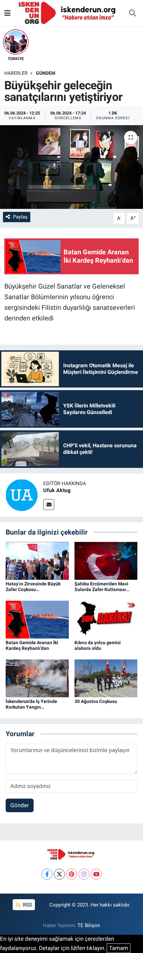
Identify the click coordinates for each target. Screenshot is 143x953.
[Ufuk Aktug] (22, 494)
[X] (59, 874)
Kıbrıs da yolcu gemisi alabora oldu (97, 645)
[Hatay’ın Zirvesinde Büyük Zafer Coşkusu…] (37, 560)
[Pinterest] (71, 874)
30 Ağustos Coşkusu (95, 701)
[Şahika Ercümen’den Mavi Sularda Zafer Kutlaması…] (106, 560)
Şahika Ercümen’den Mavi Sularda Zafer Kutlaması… (101, 586)
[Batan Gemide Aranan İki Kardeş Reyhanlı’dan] (37, 619)
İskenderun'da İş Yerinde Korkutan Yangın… (31, 704)
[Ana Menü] (7, 13)
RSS (27, 905)
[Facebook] (47, 874)
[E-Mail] (48, 504)
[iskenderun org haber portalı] (68, 13)
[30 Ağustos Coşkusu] (106, 678)
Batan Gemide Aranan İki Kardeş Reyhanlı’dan (32, 645)
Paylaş (20, 217)
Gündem (45, 73)
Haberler (16, 73)
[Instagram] (83, 874)
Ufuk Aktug (57, 490)
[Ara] (132, 13)
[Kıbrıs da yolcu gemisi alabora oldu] (106, 619)
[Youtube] (96, 874)
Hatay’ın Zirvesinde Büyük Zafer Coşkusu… (33, 586)
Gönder (19, 805)
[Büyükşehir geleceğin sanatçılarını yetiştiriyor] (71, 167)
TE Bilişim (88, 925)
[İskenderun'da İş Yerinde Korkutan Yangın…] (37, 678)
